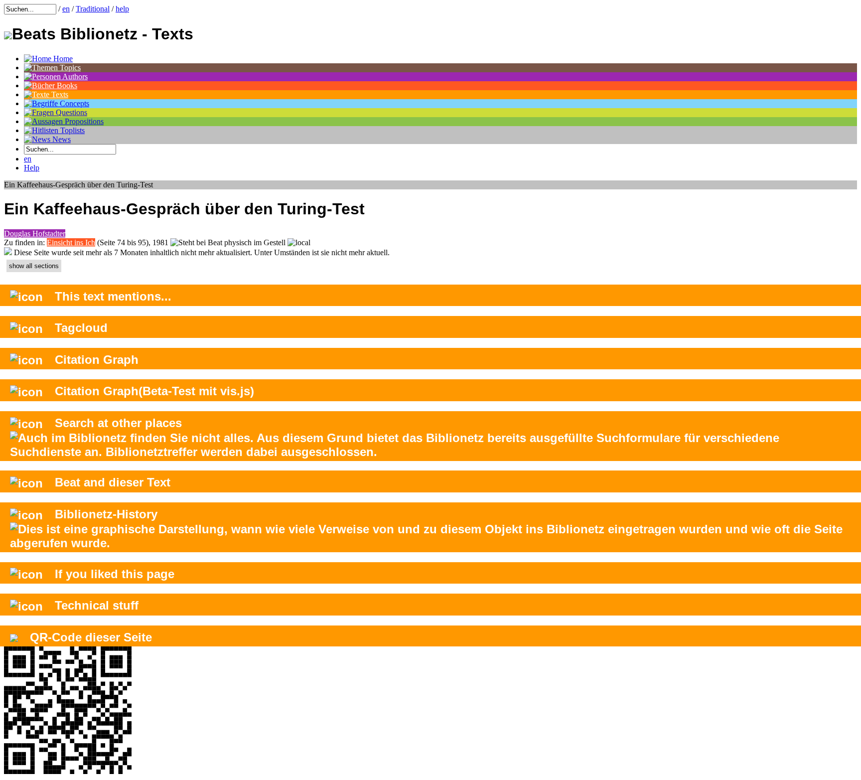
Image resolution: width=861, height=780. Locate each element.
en (66, 8)
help (122, 8)
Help (31, 167)
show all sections (34, 266)
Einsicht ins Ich (71, 242)
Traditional (93, 8)
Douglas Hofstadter (34, 233)
